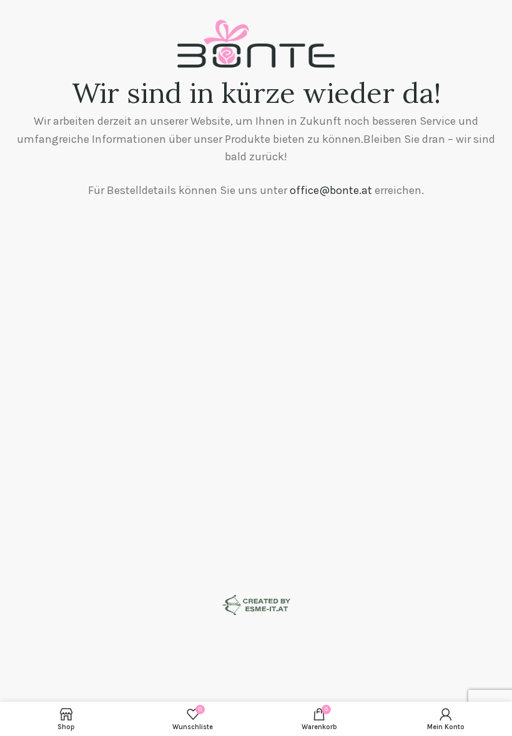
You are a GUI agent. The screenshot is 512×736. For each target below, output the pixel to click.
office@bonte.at (331, 190)
